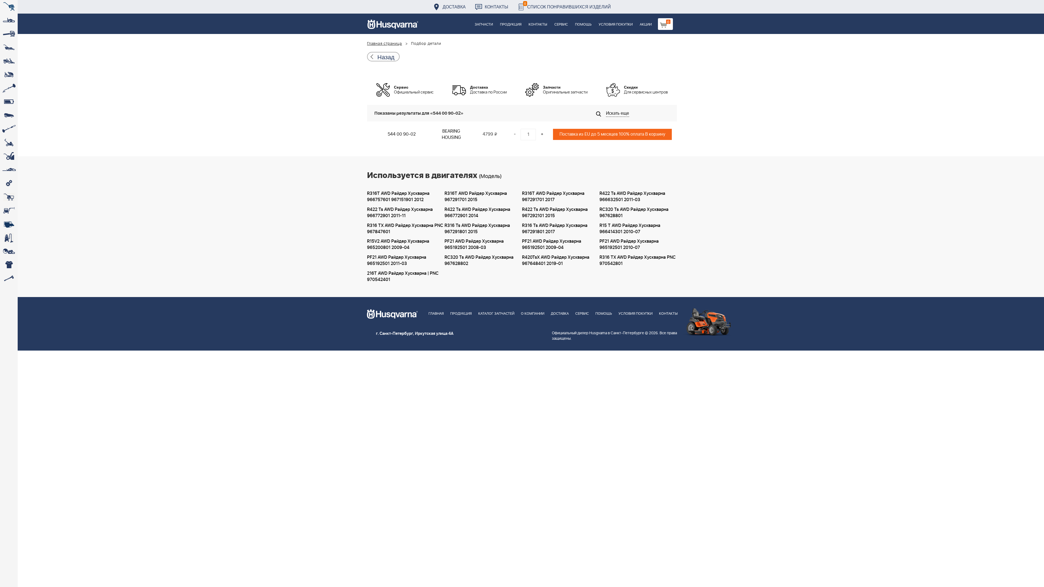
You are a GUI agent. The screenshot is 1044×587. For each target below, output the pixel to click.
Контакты (496, 7)
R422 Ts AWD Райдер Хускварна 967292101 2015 (555, 212)
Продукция (510, 24)
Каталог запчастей (496, 313)
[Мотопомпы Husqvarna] (9, 224)
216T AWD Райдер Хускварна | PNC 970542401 (403, 276)
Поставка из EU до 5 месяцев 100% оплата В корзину (612, 134)
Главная (436, 313)
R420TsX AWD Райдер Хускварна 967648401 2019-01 (555, 260)
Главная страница (384, 43)
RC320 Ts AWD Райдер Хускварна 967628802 (479, 260)
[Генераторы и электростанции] (9, 197)
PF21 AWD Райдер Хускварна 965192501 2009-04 (551, 244)
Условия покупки (616, 24)
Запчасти (484, 24)
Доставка (454, 7)
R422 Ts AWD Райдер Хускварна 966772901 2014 (477, 212)
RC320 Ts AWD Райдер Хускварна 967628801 (634, 212)
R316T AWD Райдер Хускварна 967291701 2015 (476, 196)
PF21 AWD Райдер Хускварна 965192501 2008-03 (474, 244)
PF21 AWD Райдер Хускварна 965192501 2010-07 (629, 244)
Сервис (561, 24)
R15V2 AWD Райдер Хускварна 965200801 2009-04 (398, 244)
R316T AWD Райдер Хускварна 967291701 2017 (553, 196)
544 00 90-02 (402, 134)
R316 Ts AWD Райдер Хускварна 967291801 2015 (477, 228)
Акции (646, 24)
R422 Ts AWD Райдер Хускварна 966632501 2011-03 (632, 196)
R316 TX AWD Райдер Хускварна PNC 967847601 (405, 228)
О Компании (532, 313)
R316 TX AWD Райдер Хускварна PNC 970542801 (637, 260)
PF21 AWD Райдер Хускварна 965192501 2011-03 (396, 260)
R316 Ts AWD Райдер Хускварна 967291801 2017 (555, 228)
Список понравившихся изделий (567, 5)
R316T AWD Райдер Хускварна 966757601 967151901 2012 (398, 196)
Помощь (583, 24)
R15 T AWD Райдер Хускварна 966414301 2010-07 (629, 228)
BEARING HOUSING (451, 134)
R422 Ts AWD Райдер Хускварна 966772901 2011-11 (400, 212)
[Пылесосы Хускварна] (9, 238)
